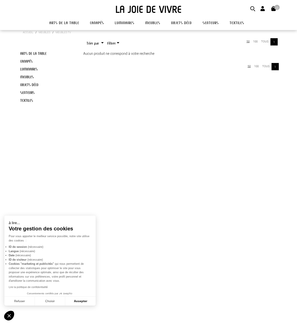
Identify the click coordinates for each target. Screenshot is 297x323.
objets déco (181, 22)
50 (248, 41)
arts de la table (64, 22)
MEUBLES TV (63, 32)
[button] (9, 315)
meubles (152, 22)
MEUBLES (44, 32)
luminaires (124, 22)
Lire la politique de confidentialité (28, 287)
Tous (265, 41)
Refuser (19, 301)
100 (255, 41)
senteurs (211, 22)
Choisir (50, 301)
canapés (97, 22)
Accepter (80, 301)
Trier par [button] (93, 43)
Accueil (28, 32)
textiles (237, 22)
